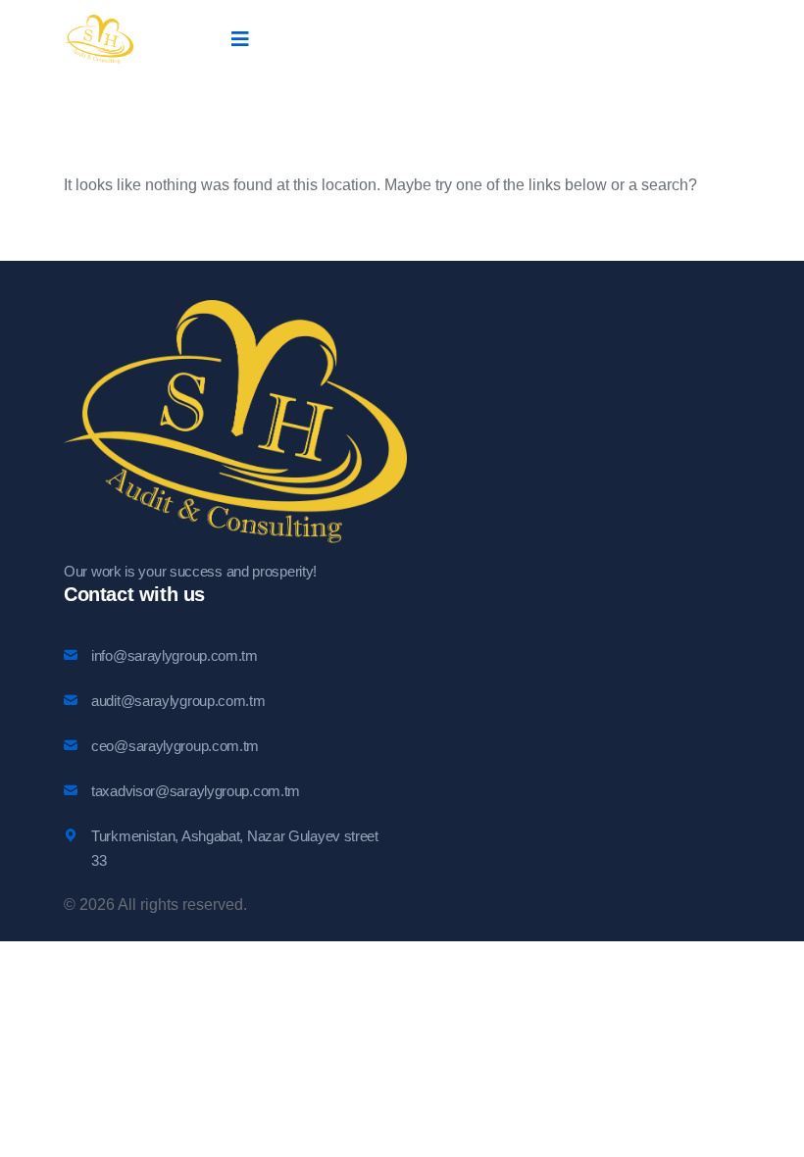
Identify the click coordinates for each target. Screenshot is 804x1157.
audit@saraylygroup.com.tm (178, 700)
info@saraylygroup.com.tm (174, 655)
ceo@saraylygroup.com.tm (175, 745)
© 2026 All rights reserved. (155, 904)
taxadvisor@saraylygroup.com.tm (195, 790)
